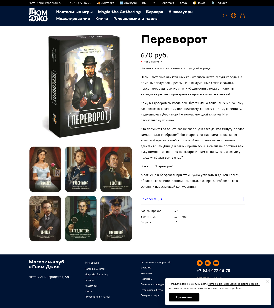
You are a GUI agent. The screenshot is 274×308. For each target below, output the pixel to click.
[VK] (208, 263)
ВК (144, 3)
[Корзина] (242, 15)
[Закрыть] (267, 281)
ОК (153, 3)
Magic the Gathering (119, 12)
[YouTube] (216, 263)
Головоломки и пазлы (136, 19)
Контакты (146, 273)
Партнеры (146, 278)
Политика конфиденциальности (159, 284)
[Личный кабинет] (233, 15)
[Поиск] (225, 15)
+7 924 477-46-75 (79, 3)
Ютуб (183, 3)
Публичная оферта (152, 290)
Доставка (146, 267)
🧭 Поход (199, 3)
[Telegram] (200, 263)
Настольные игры (74, 12)
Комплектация (151, 199)
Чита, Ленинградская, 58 (45, 3)
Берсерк (154, 12)
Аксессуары (181, 12)
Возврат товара (150, 295)
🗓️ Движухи (128, 3)
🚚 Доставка (105, 3)
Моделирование (73, 19)
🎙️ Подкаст (219, 3)
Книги (101, 19)
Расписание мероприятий (156, 262)
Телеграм (167, 3)
